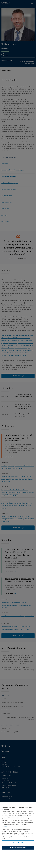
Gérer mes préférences (18, 842)
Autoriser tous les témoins (18, 847)
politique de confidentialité (13, 826)
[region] (18, 826)
